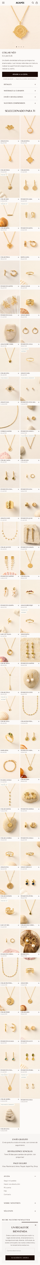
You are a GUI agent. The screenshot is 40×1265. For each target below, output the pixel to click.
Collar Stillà (5, 692)
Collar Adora (5, 1099)
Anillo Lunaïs (5, 518)
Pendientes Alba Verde (26, 750)
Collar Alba (25, 779)
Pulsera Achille (6, 780)
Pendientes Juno (26, 518)
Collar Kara (25, 1012)
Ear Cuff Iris (5, 925)
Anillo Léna (5, 867)
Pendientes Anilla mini (27, 431)
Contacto (7, 1194)
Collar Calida (5, 460)
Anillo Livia (5, 141)
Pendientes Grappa (7, 605)
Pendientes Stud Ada (28, 402)
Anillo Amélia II (26, 867)
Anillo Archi (25, 315)
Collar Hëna (25, 141)
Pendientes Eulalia (7, 1041)
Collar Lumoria (6, 838)
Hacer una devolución (12, 1184)
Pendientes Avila (27, 344)
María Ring (4, 750)
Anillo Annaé (25, 286)
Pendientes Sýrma (7, 954)
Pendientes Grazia (27, 547)
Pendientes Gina (26, 489)
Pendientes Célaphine (25, 954)
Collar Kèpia (5, 228)
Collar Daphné (6, 809)
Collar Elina (5, 1129)
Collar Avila (5, 721)
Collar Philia (5, 257)
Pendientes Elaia (6, 315)
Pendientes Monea (27, 809)
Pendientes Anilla (27, 838)
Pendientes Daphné (27, 663)
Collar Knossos (6, 896)
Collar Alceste (6, 547)
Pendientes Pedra (27, 1070)
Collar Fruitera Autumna (26, 721)
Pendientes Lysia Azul (6, 1070)
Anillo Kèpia (25, 634)
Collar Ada (25, 460)
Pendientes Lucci (27, 1041)
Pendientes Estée (27, 692)
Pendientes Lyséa (27, 1100)
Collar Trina (5, 663)
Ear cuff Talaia (6, 634)
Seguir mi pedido (10, 1181)
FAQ (5, 1191)
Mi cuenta (7, 1187)
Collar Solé (5, 199)
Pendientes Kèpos (7, 286)
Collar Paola (5, 170)
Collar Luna (25, 576)
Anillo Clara (25, 373)
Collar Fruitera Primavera (6, 983)
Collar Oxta (25, 170)
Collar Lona (5, 373)
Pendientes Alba (26, 199)
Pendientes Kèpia (27, 228)
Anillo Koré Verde (7, 344)
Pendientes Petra (27, 896)
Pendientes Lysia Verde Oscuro (6, 489)
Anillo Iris (24, 983)
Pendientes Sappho (7, 576)
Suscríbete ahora (20, 1258)
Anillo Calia (5, 402)
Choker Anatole (6, 431)
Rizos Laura (25, 257)
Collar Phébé (5, 1012)
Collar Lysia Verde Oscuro (27, 925)
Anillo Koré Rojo (27, 605)
